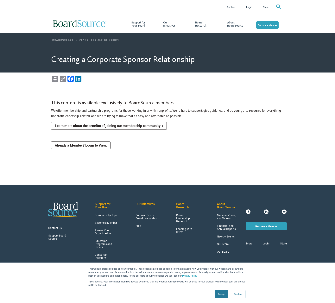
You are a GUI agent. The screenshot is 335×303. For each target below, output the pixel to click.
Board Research (200, 24)
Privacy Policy (189, 275)
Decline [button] (238, 294)
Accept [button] (221, 294)
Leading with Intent (184, 230)
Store (266, 7)
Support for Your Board (138, 24)
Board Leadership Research (183, 218)
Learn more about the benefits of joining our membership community (108, 125)
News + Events (226, 236)
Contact (231, 7)
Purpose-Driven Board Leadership (146, 217)
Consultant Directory (101, 256)
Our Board (223, 251)
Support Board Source (57, 237)
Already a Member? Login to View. (81, 145)
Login (249, 7)
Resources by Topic (106, 215)
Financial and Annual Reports (226, 227)
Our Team (223, 244)
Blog (138, 225)
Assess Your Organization (103, 232)
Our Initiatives (169, 24)
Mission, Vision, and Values (226, 217)
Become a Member (267, 25)
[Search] (278, 7)
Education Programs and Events (103, 244)
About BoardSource (234, 24)
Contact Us (55, 228)
